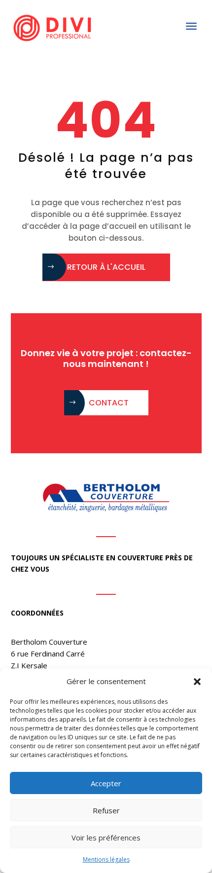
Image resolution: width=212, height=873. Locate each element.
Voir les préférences (106, 837)
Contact (109, 402)
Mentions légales (106, 859)
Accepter (106, 783)
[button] (197, 682)
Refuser (106, 810)
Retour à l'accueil (106, 267)
